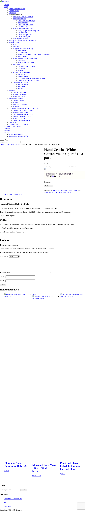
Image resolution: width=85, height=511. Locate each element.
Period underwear (19, 19)
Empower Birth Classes (17, 9)
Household (56, 190)
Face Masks (13, 122)
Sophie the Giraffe (19, 92)
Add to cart (48, 186)
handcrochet (53, 192)
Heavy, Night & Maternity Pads (29, 31)
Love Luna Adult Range (26, 21)
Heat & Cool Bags (19, 118)
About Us (7, 128)
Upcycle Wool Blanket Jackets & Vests (31, 78)
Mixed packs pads (24, 37)
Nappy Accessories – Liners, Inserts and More (34, 54)
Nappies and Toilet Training (23, 48)
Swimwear (21, 86)
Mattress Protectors (20, 104)
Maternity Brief (23, 27)
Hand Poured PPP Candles (18, 124)
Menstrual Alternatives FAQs (19, 136)
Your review (5, 273)
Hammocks (17, 102)
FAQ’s (6, 132)
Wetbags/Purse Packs (20, 39)
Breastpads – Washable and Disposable (22, 40)
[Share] (72, 2)
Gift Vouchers (14, 11)
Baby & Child (14, 42)
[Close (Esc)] (77, 2)
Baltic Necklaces (19, 96)
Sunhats (20, 88)
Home (2, 144)
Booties (20, 70)
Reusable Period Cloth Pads (23, 29)
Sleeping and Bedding (16, 98)
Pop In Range (22, 56)
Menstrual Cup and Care (13, 499)
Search (24, 490)
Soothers (16, 46)
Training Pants (23, 52)
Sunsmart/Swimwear (20, 82)
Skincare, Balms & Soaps (22, 116)
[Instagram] (5, 502)
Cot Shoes (21, 68)
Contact (7, 130)
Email (2, 281)
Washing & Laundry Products (23, 110)
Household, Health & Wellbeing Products (23, 108)
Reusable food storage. (21, 112)
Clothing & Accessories (21, 72)
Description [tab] (8, 194)
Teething (12, 90)
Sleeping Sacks (18, 100)
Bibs (14, 44)
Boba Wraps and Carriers (26, 62)
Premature (21, 74)
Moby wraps (22, 60)
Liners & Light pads (25, 35)
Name (3, 276)
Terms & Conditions (16, 134)
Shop (6, 7)
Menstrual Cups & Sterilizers (23, 17)
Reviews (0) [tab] (17, 194)
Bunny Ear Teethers (20, 94)
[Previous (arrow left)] (4, 255)
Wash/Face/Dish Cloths (21, 120)
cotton (46, 192)
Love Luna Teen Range (26, 25)
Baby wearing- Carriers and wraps (25, 58)
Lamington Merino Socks (27, 66)
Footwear (16, 64)
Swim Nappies (23, 84)
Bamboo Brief (23, 23)
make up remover (65, 192)
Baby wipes (22, 50)
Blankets (16, 106)
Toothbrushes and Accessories (23, 114)
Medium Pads (22, 33)
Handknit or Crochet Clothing (28, 80)
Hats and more (23, 76)
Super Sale (12, 13)
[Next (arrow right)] (81, 255)
